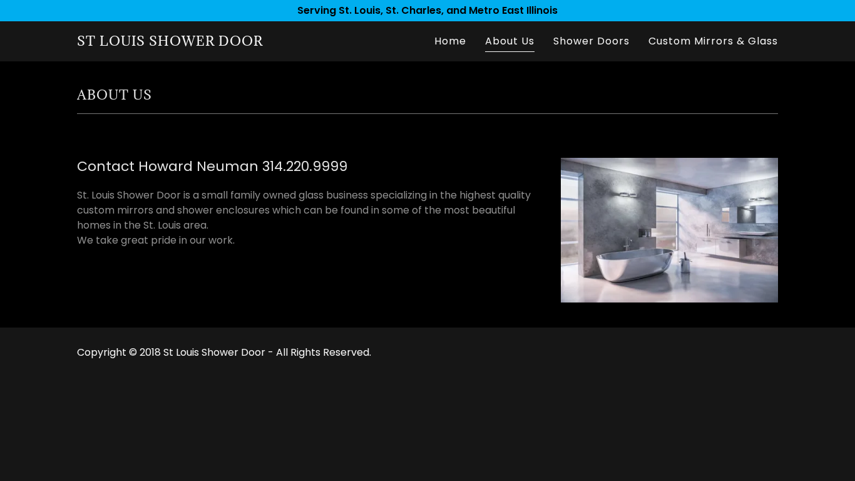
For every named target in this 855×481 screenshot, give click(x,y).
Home (450, 41)
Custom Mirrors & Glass (713, 41)
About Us (510, 41)
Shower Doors (591, 41)
